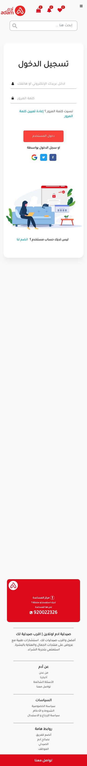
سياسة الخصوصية (43, 706)
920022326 (45, 613)
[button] (52, 11)
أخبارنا (43, 677)
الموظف (43, 749)
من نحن (43, 673)
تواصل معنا (43, 760)
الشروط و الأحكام (43, 711)
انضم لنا (22, 240)
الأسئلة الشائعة (43, 682)
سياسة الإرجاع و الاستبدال (43, 715)
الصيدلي (43, 744)
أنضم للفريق (43, 735)
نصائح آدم (43, 739)
